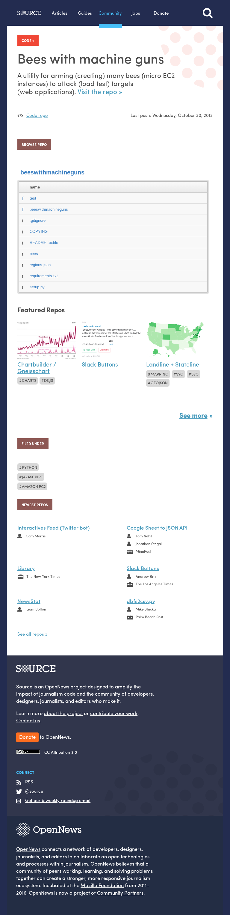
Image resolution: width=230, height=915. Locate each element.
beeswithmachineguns (52, 172)
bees (34, 253)
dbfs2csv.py (141, 601)
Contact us (28, 720)
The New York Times (43, 576)
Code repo (37, 115)
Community (110, 13)
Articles (59, 13)
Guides (85, 13)
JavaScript (32, 477)
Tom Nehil (144, 536)
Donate (161, 13)
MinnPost (143, 551)
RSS (29, 782)
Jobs (135, 13)
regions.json (40, 265)
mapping (159, 374)
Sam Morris (36, 536)
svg (179, 374)
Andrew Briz (146, 576)
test (33, 198)
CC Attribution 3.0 (60, 752)
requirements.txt (44, 276)
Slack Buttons (143, 568)
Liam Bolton (36, 609)
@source (34, 791)
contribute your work (113, 713)
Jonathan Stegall (149, 543)
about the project (63, 713)
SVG (195, 374)
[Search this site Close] (208, 13)
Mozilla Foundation (102, 885)
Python (29, 467)
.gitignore (38, 220)
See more (193, 415)
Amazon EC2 (34, 486)
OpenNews (28, 848)
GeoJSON (159, 382)
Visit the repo (97, 91)
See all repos (30, 634)
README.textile (44, 242)
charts (29, 380)
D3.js (48, 380)
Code (26, 40)
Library (26, 568)
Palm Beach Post (149, 616)
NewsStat (28, 601)
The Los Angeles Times (154, 584)
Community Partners (120, 892)
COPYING (39, 231)
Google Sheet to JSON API (157, 527)
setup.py (37, 287)
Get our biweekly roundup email (57, 800)
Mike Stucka (146, 609)
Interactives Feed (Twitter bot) (53, 527)
